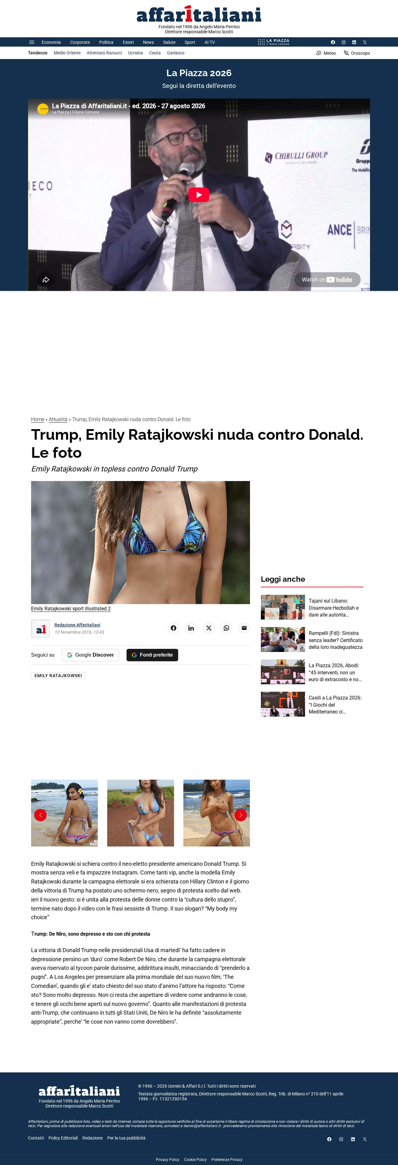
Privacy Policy (167, 1160)
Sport (190, 42)
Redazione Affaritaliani (77, 624)
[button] (240, 815)
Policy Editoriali (63, 1137)
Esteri (128, 42)
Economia (51, 42)
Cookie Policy (195, 1160)
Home (37, 419)
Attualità (58, 419)
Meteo (330, 53)
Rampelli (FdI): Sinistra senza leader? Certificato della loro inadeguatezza (336, 640)
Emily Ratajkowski (58, 675)
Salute (169, 42)
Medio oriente (67, 52)
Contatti (36, 1137)
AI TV (210, 42)
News (148, 42)
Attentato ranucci (104, 52)
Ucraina (135, 52)
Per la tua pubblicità (126, 1137)
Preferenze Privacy (227, 1160)
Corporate (80, 42)
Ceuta (155, 52)
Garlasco (175, 52)
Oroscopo (360, 53)
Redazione (92, 1137)
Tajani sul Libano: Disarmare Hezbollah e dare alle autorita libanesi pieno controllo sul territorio (334, 608)
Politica (106, 42)
